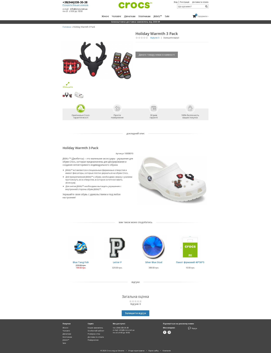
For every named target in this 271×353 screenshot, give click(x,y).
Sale (64, 343)
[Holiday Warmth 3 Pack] (67, 95)
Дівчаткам (67, 334)
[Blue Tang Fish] (80, 247)
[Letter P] (117, 247)
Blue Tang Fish (81, 262)
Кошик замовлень (95, 327)
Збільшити (68, 87)
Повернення (93, 340)
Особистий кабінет (96, 330)
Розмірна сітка (94, 334)
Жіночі (65, 327)
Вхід (175, 2)
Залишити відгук (135, 313)
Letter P (117, 262)
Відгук (194, 328)
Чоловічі (66, 330)
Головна (67, 26)
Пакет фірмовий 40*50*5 (190, 262)
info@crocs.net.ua (78, 9)
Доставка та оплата (200, 2)
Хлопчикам (67, 337)
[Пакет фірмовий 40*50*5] (190, 247)
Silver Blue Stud (153, 262)
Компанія (167, 350)
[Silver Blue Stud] (153, 247)
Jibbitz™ (66, 340)
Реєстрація (184, 2)
